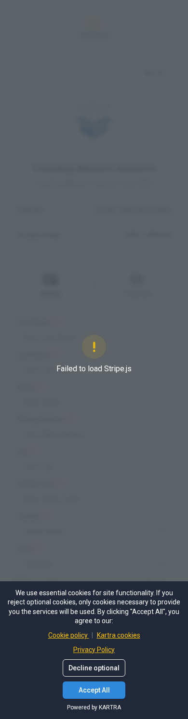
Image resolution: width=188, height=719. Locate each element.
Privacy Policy (94, 650)
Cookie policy (68, 635)
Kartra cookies (118, 635)
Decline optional (94, 668)
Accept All (94, 690)
